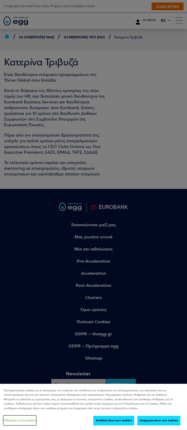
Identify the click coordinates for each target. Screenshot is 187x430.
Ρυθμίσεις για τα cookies (20, 420)
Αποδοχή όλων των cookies (114, 420)
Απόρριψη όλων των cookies (159, 420)
